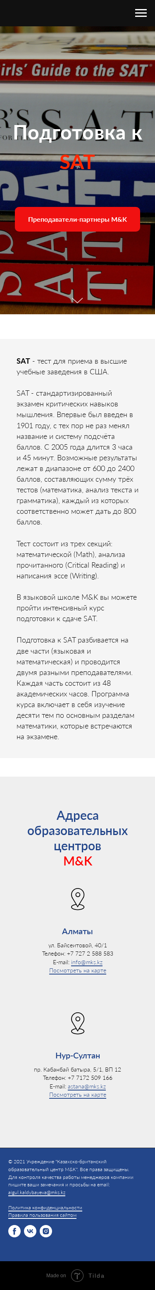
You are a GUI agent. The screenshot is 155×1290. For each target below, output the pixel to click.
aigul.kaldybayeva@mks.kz (36, 1192)
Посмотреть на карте (77, 970)
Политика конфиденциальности (45, 1207)
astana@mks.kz (87, 1086)
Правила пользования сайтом (42, 1214)
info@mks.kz (87, 962)
